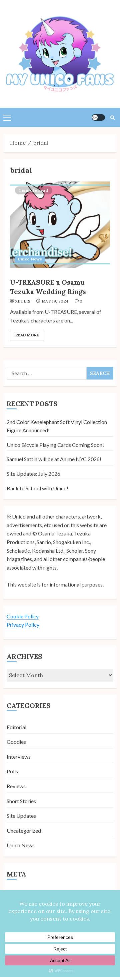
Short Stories (21, 801)
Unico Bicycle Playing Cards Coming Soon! (55, 445)
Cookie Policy (23, 616)
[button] (7, 117)
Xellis (22, 301)
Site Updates (21, 815)
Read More (27, 334)
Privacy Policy (23, 624)
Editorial (16, 727)
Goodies (16, 741)
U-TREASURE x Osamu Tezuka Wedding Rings (48, 287)
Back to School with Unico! (37, 488)
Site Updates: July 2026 (33, 473)
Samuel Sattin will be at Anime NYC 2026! (54, 459)
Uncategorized (24, 830)
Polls (12, 771)
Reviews (16, 786)
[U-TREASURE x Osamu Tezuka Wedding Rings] (60, 224)
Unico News (30, 258)
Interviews (19, 756)
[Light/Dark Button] (98, 117)
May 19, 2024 (55, 301)
